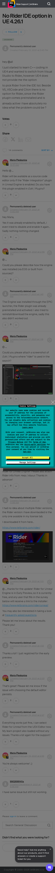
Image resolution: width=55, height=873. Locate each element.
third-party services (35, 444)
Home (11, 4)
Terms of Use (39, 442)
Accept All (27, 457)
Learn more (27, 427)
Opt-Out (27, 452)
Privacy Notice (15, 442)
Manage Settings (28, 462)
